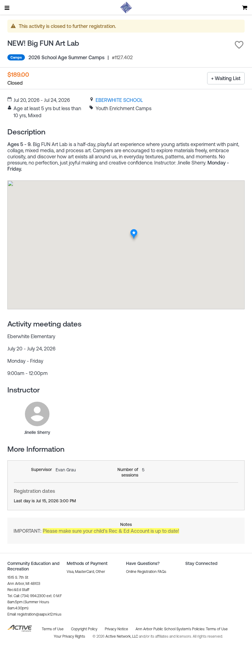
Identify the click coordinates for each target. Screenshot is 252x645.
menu (7, 7)
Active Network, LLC (122, 636)
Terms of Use (217, 629)
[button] (239, 45)
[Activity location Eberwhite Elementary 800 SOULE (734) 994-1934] (134, 231)
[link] (119, 100)
